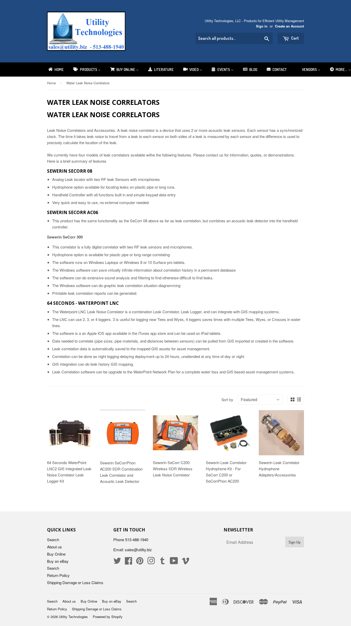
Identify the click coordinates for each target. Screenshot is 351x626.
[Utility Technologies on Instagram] (151, 562)
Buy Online (56, 554)
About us (54, 546)
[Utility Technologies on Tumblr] (162, 562)
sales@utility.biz (138, 549)
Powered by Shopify (108, 616)
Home (51, 82)
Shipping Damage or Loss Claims (75, 582)
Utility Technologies (73, 616)
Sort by (227, 399)
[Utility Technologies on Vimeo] (185, 562)
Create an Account (289, 26)
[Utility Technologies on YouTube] (174, 562)
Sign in (261, 26)
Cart (294, 38)
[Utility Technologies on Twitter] (117, 562)
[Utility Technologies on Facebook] (128, 562)
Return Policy (58, 575)
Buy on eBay (58, 561)
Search (53, 539)
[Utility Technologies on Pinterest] (140, 562)
